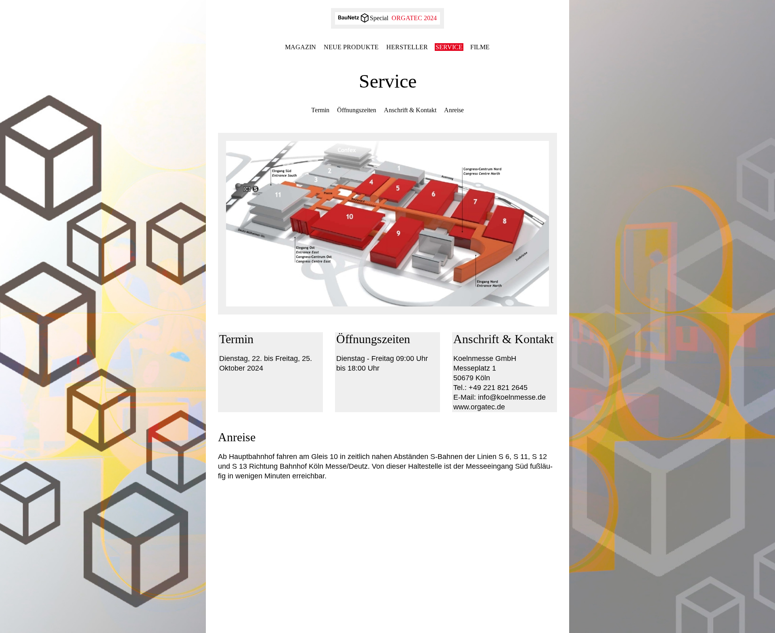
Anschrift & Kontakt (410, 110)
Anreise (454, 110)
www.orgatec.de (479, 407)
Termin (320, 110)
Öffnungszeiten (356, 110)
